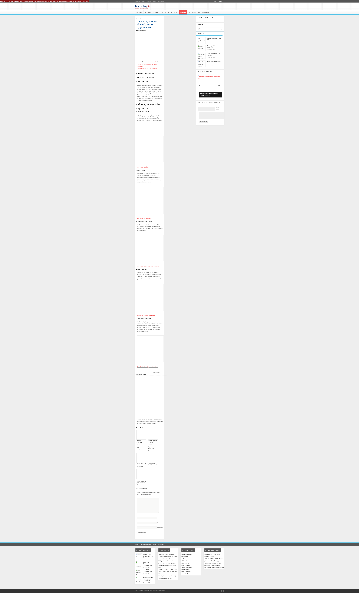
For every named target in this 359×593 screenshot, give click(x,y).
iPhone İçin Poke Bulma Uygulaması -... (213, 46)
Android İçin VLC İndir (142, 167)
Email (218, 109)
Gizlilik (154, 1)
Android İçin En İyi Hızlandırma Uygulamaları (141, 465)
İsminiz (218, 107)
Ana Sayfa (139, 12)
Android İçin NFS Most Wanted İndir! (152, 464)
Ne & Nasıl (205, 12)
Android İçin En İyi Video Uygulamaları (147, 68)
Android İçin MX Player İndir (144, 218)
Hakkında (149, 1)
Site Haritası (161, 1)
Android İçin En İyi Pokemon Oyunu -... (214, 62)
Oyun (170, 12)
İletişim (143, 1)
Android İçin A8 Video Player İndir (146, 315)
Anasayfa (137, 1)
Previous (199, 85)
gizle (156, 61)
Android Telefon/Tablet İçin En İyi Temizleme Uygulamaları (141, 482)
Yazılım (163, 12)
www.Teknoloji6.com (155, 590)
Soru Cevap (196, 12)
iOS (189, 12)
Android (183, 12)
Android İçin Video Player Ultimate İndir (147, 367)
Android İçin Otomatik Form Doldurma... (214, 39)
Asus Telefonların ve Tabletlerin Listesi (148, 570)
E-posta (159, 522)
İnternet (156, 12)
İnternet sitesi (160, 527)
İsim (158, 517)
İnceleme (148, 12)
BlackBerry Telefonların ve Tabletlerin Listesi (147, 564)
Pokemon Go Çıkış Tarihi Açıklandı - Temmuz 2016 (148, 579)
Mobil (176, 12)
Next (219, 85)
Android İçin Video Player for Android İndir (148, 266)
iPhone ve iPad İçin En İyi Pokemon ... (213, 54)
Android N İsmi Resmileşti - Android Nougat (148, 556)
